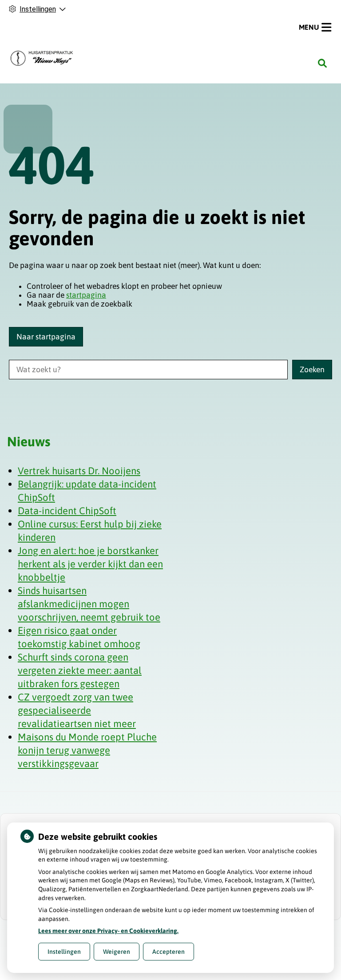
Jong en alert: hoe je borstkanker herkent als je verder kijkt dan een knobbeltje (90, 564)
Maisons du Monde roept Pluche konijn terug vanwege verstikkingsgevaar (87, 750)
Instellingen (64, 951)
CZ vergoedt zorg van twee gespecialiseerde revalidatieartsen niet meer (77, 710)
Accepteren (168, 951)
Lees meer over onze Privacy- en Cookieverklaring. (108, 930)
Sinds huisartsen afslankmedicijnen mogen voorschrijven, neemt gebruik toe (89, 604)
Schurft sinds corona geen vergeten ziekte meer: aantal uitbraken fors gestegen (80, 670)
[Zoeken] (322, 63)
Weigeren (116, 951)
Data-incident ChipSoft (67, 510)
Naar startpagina (45, 336)
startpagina (86, 295)
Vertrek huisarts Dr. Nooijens (79, 470)
